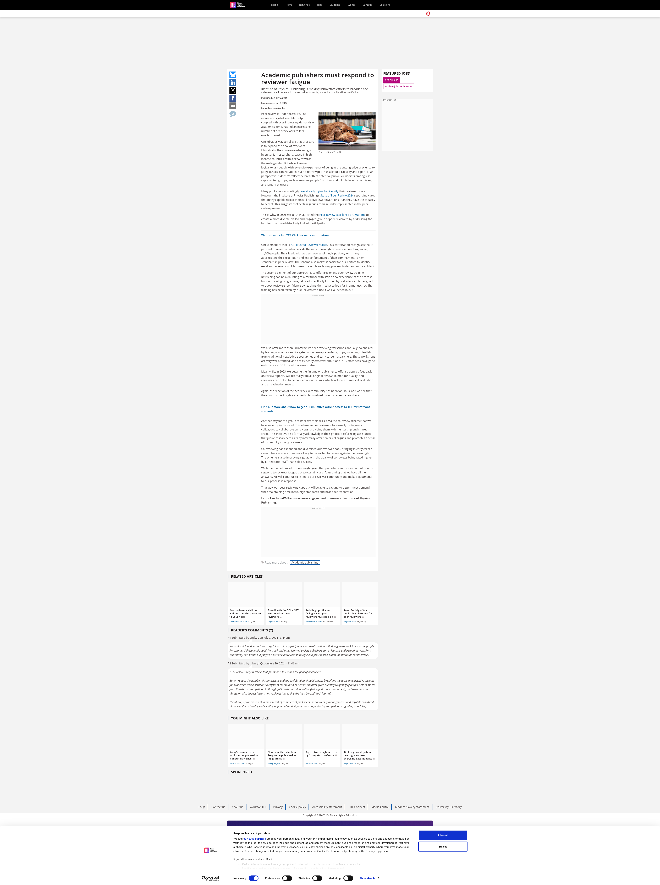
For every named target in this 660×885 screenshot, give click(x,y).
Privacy (278, 807)
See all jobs (391, 79)
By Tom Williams (236, 763)
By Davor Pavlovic (314, 621)
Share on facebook (232, 98)
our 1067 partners (254, 838)
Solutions (385, 4)
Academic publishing (305, 562)
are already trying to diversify (319, 191)
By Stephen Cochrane (239, 621)
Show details (367, 878)
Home (274, 4)
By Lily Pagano (273, 763)
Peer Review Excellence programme (342, 215)
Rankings (304, 4)
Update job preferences (398, 86)
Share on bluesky (232, 75)
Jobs (319, 4)
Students (335, 4)
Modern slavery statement (412, 807)
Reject (443, 846)
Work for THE (258, 807)
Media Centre (380, 807)
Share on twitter (232, 90)
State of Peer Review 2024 (337, 195)
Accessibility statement (327, 807)
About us (237, 807)
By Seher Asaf (312, 763)
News (288, 4)
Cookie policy (297, 807)
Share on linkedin (232, 82)
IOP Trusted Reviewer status (309, 245)
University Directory (449, 807)
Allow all (443, 835)
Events (351, 4)
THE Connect (356, 807)
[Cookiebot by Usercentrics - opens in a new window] (211, 878)
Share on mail (232, 105)
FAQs (202, 807)
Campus (367, 4)
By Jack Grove (273, 621)
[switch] (287, 878)
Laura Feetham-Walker (273, 108)
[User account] (428, 13)
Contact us (218, 807)
